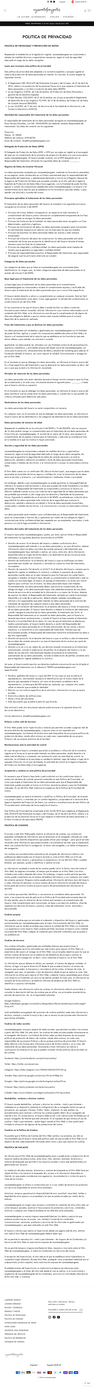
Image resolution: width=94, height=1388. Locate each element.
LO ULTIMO (23, 17)
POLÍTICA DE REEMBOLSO (15, 1338)
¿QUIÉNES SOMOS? (13, 1300)
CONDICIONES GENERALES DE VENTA (20, 1323)
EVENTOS (69, 17)
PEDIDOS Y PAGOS (12, 1311)
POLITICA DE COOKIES (14, 1319)
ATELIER (55, 17)
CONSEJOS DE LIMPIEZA (14, 1342)
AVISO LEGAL (10, 1326)
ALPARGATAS (39, 17)
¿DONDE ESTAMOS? (13, 1304)
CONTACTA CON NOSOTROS (16, 1330)
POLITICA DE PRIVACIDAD (15, 1315)
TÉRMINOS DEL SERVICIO (15, 1334)
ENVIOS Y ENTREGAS (13, 1307)
